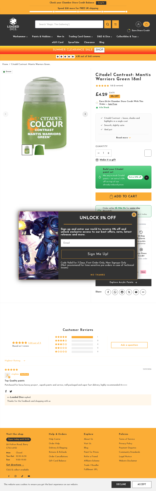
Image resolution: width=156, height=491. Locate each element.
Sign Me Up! (98, 254)
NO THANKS (98, 275)
